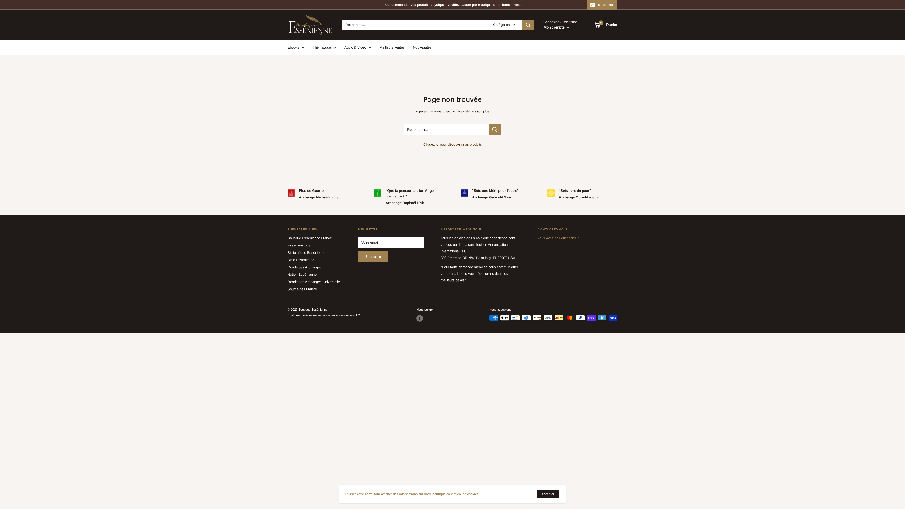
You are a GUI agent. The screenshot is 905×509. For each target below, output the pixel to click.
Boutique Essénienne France (310, 238)
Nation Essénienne (302, 274)
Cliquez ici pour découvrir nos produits (452, 144)
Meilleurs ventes (392, 47)
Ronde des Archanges (305, 267)
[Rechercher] (528, 25)
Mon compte (554, 27)
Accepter (548, 494)
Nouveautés (422, 47)
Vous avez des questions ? (558, 238)
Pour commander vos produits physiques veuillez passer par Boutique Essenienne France (452, 5)
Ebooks (293, 47)
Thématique (322, 47)
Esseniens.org (299, 245)
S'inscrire (373, 256)
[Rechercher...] (495, 129)
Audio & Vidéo (355, 47)
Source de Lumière (302, 289)
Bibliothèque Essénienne (306, 252)
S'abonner (605, 5)
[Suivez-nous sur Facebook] (419, 318)
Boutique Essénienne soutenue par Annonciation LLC (324, 315)
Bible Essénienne (301, 260)
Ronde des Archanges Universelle (314, 282)
